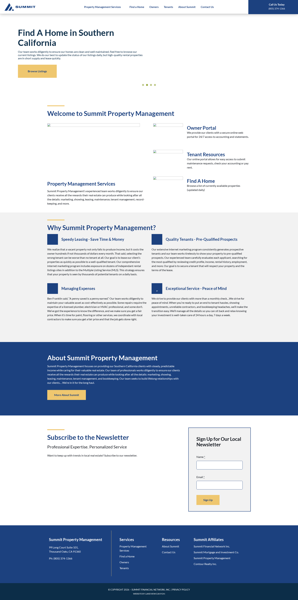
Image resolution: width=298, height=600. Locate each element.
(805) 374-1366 (62, 558)
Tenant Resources (206, 154)
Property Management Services (81, 184)
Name (200, 456)
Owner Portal (201, 128)
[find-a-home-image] (168, 177)
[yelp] (58, 566)
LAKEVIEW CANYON (155, 593)
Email (200, 477)
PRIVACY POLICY (181, 589)
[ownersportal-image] (168, 124)
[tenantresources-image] (168, 151)
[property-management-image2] (93, 124)
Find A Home (201, 181)
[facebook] (51, 566)
